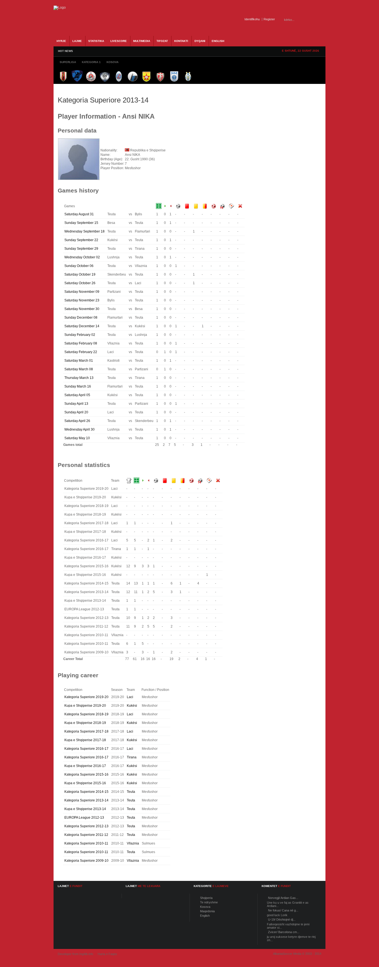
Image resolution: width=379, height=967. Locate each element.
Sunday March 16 (77, 386)
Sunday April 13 (76, 404)
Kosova (205, 906)
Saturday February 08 (80, 343)
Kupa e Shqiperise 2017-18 (85, 740)
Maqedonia (207, 911)
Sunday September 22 (81, 240)
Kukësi (132, 706)
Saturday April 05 (77, 395)
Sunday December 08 (80, 317)
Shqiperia (206, 897)
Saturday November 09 (81, 292)
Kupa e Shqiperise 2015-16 (85, 783)
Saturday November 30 (81, 309)
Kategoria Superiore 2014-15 (86, 792)
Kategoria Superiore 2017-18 (86, 731)
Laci (130, 697)
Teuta (131, 792)
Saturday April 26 (77, 421)
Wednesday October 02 (82, 257)
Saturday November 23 (81, 300)
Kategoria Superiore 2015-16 (86, 774)
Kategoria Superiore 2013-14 (86, 800)
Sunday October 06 (79, 266)
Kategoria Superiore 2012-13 (86, 826)
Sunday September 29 (81, 249)
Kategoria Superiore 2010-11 (86, 843)
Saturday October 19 (79, 274)
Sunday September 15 (81, 223)
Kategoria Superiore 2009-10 (86, 861)
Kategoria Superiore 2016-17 (86, 749)
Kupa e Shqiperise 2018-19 (85, 723)
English (205, 915)
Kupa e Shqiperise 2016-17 (85, 766)
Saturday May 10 (77, 438)
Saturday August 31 (79, 214)
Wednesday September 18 (84, 231)
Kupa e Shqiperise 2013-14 (85, 809)
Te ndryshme (209, 902)
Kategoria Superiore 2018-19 (86, 714)
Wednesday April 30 (79, 429)
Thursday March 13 (79, 378)
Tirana (132, 757)
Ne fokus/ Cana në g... (283, 910)
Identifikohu (252, 19)
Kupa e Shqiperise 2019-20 (85, 706)
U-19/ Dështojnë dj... (281, 919)
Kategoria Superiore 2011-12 (86, 835)
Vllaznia (133, 843)
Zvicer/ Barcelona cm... (283, 932)
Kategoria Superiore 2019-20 (86, 697)
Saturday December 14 (81, 326)
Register (269, 19)
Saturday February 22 (80, 352)
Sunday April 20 (76, 412)
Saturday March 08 (78, 369)
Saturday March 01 (78, 361)
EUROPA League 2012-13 (84, 817)
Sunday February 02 (79, 335)
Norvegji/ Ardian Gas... (283, 897)
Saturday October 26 (79, 283)
